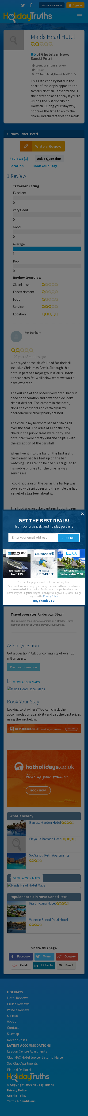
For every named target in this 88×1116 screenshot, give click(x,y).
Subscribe (68, 538)
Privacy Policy (50, 596)
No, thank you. (44, 601)
